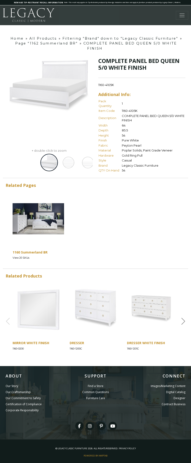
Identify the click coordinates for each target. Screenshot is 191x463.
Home (17, 38)
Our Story (12, 386)
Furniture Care (95, 398)
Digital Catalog (175, 392)
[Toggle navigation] (182, 15)
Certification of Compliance (24, 404)
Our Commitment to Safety (23, 398)
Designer (179, 398)
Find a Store (95, 386)
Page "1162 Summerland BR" (46, 43)
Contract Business (173, 404)
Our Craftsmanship (18, 392)
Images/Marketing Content (168, 386)
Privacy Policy (127, 448)
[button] (183, 321)
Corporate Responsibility (22, 410)
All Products (43, 38)
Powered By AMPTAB (95, 455)
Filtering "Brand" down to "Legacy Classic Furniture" (120, 38)
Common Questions (95, 392)
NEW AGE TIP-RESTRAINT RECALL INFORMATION (38, 2)
